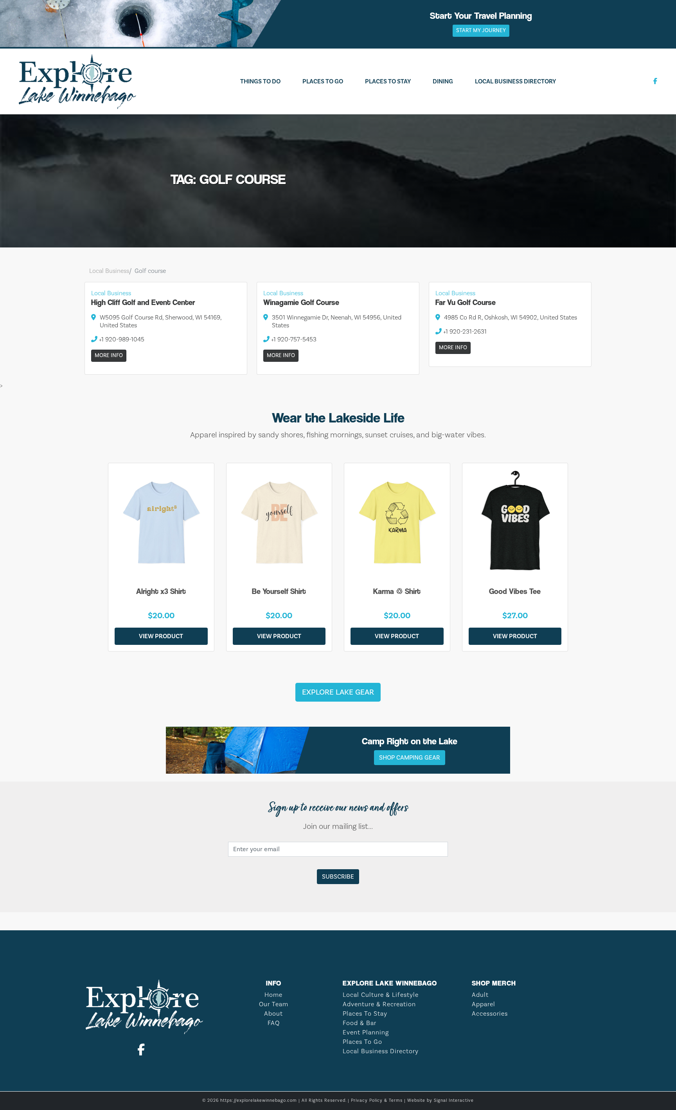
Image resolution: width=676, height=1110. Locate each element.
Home (273, 995)
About (273, 1014)
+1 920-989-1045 (120, 339)
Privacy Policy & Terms (377, 1100)
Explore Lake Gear (338, 692)
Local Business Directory (515, 81)
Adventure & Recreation (379, 1004)
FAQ (274, 1023)
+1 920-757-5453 (293, 339)
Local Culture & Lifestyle (381, 995)
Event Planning (366, 1032)
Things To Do (260, 81)
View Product (161, 636)
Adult (480, 995)
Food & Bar (359, 1023)
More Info (109, 355)
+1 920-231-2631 (464, 332)
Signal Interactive (454, 1100)
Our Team (273, 1004)
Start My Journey (481, 30)
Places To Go (322, 81)
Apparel (483, 1004)
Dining (443, 81)
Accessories (490, 1014)
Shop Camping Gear (409, 758)
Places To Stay (388, 81)
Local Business (109, 271)
